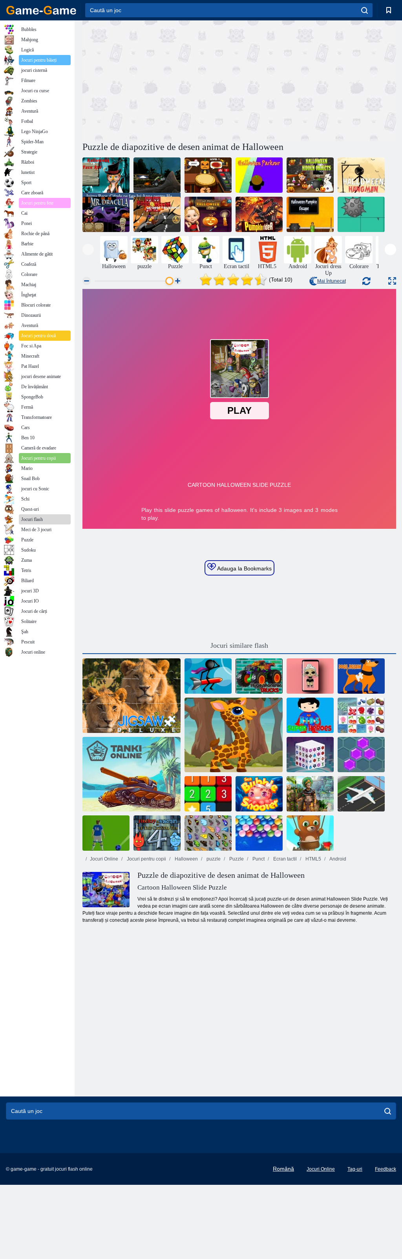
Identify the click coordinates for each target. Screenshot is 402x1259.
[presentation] (88, 249)
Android (337, 859)
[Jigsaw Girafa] (234, 735)
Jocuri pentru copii (146, 859)
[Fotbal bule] (106, 833)
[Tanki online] (131, 774)
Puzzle (236, 859)
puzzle (213, 859)
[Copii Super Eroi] (310, 715)
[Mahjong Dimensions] (310, 754)
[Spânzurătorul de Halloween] (361, 175)
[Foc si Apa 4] (157, 833)
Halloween (186, 859)
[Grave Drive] (157, 175)
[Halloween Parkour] (259, 175)
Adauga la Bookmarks (244, 568)
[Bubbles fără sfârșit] (259, 833)
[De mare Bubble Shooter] (259, 793)
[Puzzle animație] (361, 214)
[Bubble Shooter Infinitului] (310, 833)
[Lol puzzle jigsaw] (310, 676)
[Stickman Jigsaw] (208, 676)
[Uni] (208, 793)
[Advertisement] (161, 80)
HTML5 (312, 859)
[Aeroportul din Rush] (361, 793)
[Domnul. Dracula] (106, 214)
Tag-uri (354, 1169)
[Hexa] (361, 754)
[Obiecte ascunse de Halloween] (310, 175)
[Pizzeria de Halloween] (208, 175)
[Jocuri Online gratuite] (41, 10)
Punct (258, 859)
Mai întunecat (331, 281)
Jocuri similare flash (239, 645)
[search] (364, 10)
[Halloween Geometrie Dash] (157, 214)
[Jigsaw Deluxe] (131, 695)
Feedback (385, 1169)
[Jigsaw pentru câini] (361, 676)
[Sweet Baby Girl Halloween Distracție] (208, 214)
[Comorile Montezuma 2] (310, 793)
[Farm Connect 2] (361, 715)
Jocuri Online (104, 859)
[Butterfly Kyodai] (208, 833)
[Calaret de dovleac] (259, 214)
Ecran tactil (284, 859)
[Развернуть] (392, 281)
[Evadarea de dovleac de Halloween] (310, 214)
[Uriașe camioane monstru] (259, 676)
